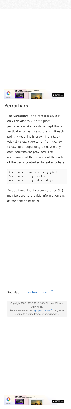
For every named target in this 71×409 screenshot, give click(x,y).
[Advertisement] (35, 50)
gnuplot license (42, 310)
